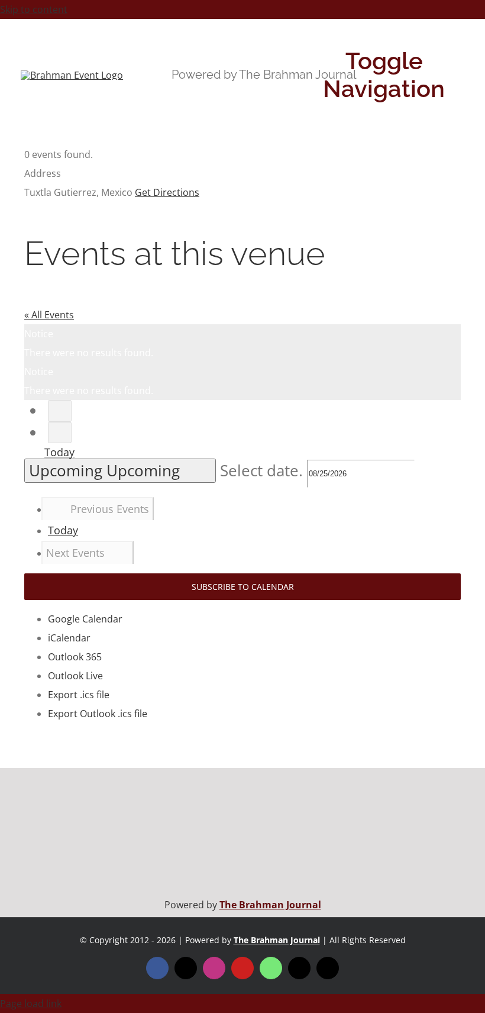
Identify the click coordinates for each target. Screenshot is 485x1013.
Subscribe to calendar (243, 586)
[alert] (242, 343)
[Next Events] (60, 433)
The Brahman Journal (270, 904)
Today (59, 452)
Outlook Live (75, 675)
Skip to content (33, 9)
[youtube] (242, 968)
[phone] (327, 968)
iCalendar (69, 637)
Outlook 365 (75, 656)
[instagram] (214, 968)
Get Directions (167, 192)
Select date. (263, 470)
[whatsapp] (271, 968)
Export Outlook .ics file (97, 713)
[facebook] (157, 968)
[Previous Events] (60, 411)
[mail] (299, 968)
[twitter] (185, 968)
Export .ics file (78, 694)
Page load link (31, 1003)
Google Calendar (85, 618)
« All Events (49, 314)
